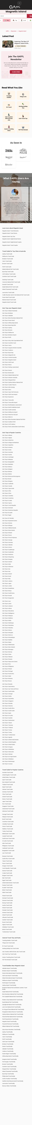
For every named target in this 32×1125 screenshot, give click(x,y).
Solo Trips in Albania (7, 435)
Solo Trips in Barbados (7, 464)
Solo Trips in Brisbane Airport (9, 335)
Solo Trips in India (6, 564)
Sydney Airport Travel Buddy (9, 985)
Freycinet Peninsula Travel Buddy (10, 1024)
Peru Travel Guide (6, 804)
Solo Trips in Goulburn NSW (9, 421)
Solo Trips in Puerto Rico (8, 673)
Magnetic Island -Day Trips (8, 236)
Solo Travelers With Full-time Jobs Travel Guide (13, 951)
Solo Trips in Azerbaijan (8, 457)
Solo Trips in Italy (6, 578)
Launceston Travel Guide (8, 292)
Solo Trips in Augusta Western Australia (11, 347)
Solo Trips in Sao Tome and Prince (10, 689)
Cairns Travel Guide (7, 261)
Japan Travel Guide (6, 801)
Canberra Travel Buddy (7, 1051)
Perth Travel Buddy (7, 1039)
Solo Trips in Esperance (8, 396)
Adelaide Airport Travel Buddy (9, 968)
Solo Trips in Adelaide (7, 315)
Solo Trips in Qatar (6, 676)
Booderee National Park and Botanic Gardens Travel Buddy (14, 988)
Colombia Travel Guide (7, 824)
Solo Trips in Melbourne (8, 332)
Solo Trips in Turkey (7, 732)
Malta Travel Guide (6, 892)
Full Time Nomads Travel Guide (9, 959)
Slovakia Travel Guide (7, 910)
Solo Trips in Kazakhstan (8, 588)
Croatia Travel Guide (7, 873)
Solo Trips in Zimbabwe (8, 759)
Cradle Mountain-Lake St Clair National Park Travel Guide (15, 295)
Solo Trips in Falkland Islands (9, 528)
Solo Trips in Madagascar (8, 613)
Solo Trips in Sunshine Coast (9, 343)
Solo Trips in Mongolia (7, 632)
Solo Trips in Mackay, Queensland (10, 367)
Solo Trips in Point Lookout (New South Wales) (13, 426)
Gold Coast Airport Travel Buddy (10, 975)
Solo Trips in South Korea (8, 593)
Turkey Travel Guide (7, 831)
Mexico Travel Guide (7, 799)
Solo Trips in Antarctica (7, 440)
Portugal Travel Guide (7, 814)
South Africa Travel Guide (8, 858)
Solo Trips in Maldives (7, 618)
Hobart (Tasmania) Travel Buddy (10, 1071)
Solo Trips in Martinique (8, 623)
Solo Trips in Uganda (7, 737)
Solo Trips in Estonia (7, 523)
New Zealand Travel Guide (8, 782)
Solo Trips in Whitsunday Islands (10, 322)
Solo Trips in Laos (6, 601)
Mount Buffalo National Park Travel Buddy (12, 1016)
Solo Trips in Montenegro (8, 761)
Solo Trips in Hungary (7, 559)
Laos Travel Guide (6, 853)
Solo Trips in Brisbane (7, 313)
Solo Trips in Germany (7, 542)
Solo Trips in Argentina (7, 445)
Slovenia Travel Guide (7, 900)
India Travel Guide (6, 843)
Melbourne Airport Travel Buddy (10, 980)
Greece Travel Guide (7, 826)
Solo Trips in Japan (6, 583)
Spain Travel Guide (6, 779)
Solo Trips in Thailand (7, 727)
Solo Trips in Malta (6, 620)
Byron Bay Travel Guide (8, 271)
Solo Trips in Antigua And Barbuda (10, 442)
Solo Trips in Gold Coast (8, 362)
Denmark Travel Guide (7, 898)
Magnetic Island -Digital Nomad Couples (12, 242)
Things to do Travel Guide (8, 942)
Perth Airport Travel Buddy (8, 982)
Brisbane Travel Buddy (7, 1044)
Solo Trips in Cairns (6, 345)
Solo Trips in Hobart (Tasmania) (9, 310)
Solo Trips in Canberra (7, 350)
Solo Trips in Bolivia (7, 474)
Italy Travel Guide (6, 878)
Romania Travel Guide (7, 856)
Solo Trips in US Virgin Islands (9, 756)
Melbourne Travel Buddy (8, 1034)
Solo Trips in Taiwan (7, 722)
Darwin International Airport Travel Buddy (12, 973)
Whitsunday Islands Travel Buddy (10, 1056)
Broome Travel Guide (7, 263)
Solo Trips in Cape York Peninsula (10, 392)
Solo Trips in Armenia (7, 447)
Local (24, 20)
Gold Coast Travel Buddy (8, 1041)
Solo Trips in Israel (6, 576)
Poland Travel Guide (7, 895)
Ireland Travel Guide (7, 915)
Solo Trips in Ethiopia (7, 525)
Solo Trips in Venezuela (8, 751)
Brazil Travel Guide (6, 819)
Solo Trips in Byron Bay (7, 352)
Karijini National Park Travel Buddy (10, 991)
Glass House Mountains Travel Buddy (11, 1029)
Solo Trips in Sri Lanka (7, 715)
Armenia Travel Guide (7, 912)
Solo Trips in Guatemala (8, 552)
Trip (16, 20)
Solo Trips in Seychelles (8, 698)
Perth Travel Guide (6, 266)
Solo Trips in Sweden (7, 718)
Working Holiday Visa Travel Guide (10, 948)
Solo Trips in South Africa (8, 708)
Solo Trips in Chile (6, 490)
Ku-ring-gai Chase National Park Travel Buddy (13, 1009)
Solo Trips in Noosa (6, 364)
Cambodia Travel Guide (7, 848)
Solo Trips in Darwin (7, 370)
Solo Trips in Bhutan (7, 471)
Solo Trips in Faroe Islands (8, 530)
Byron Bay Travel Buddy (8, 1073)
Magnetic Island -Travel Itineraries (10, 230)
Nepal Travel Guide (6, 787)
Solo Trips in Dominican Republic (10, 510)
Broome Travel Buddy (7, 1064)
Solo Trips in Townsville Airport (9, 402)
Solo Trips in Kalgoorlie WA (8, 355)
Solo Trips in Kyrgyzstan (8, 598)
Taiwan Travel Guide (7, 861)
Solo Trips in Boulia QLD (8, 372)
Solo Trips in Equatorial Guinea (9, 520)
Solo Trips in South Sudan (8, 710)
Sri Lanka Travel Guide (7, 841)
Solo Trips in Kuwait (7, 595)
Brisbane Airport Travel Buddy (9, 970)
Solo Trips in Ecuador (7, 512)
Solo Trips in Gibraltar (7, 544)
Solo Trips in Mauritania (8, 625)
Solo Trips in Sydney (7, 327)
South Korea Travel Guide (8, 838)
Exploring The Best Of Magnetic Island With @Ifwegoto (21, 42)
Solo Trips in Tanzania (7, 725)
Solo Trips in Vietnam (7, 754)
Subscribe (16, 72)
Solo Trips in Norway (7, 652)
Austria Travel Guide (7, 905)
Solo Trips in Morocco (7, 635)
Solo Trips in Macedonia (8, 610)
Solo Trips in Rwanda (7, 684)
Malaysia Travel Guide (7, 816)
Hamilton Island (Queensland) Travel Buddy (12, 1081)
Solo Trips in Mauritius (7, 627)
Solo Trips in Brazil (6, 478)
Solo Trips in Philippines (8, 666)
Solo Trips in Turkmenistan (8, 734)
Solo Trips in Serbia (6, 696)
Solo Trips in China (6, 493)
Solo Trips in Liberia (7, 608)
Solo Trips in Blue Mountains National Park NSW (13, 419)
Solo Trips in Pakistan (7, 656)
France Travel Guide (7, 863)
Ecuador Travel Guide (7, 887)
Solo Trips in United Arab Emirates (10, 739)
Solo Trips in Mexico (7, 630)
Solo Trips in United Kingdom (9, 742)
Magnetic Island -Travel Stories (9, 233)
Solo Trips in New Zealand (8, 647)
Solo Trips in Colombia (7, 495)
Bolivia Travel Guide (7, 929)
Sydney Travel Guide (7, 254)
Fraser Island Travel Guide (8, 297)
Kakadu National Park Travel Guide (10, 269)
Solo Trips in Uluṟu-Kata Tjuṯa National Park (12, 340)
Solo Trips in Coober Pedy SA (9, 384)
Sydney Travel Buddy (7, 1032)
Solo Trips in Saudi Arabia (8, 691)
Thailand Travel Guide (7, 784)
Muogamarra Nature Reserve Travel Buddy (12, 1011)
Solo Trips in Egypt (6, 515)
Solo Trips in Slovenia (7, 705)
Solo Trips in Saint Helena (8, 686)
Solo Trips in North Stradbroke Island (11, 407)
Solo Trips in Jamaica (7, 581)
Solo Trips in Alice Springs (8, 387)
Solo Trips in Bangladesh (8, 462)
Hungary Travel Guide (7, 865)
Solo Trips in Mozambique (8, 637)
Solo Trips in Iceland (7, 561)
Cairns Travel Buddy (7, 1036)
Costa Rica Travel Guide (8, 821)
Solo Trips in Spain (6, 713)
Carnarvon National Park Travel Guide (11, 282)
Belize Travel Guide (7, 890)
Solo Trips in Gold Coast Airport (9, 394)
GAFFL (7, 31)
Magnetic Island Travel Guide (9, 302)
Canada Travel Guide (7, 836)
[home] (14, 7)
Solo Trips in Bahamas (7, 459)
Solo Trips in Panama (7, 659)
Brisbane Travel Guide (7, 258)
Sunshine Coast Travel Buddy (9, 1066)
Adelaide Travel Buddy (7, 1048)
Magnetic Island (22, 31)
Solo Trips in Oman (6, 654)
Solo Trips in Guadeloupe (8, 549)
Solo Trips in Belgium (7, 469)
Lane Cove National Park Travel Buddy (11, 1007)
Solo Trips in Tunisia (7, 730)
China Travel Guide (6, 794)
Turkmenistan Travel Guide (8, 931)
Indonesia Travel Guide (7, 811)
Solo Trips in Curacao (7, 763)
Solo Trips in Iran (6, 569)
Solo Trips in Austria (7, 454)
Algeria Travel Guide (7, 924)
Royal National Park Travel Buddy (10, 1002)
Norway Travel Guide (7, 902)
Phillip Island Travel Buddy (8, 1076)
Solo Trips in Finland (7, 532)
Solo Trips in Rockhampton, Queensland (12, 405)
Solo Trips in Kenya (6, 590)
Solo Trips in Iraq (6, 571)
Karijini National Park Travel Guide (10, 287)
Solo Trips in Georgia (7, 540)
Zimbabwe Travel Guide (8, 927)
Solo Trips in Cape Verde (8, 488)
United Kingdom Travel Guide (9, 775)
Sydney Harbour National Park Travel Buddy (12, 1014)
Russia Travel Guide (7, 922)
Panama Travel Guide (7, 885)
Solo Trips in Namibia (7, 639)
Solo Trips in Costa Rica (7, 498)
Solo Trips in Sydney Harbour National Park (12, 382)
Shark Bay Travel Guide (7, 279)
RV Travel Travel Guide (7, 946)
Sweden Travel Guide (7, 919)
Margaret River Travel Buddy (9, 1069)
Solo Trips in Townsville (8, 400)
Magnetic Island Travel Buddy (9, 1021)
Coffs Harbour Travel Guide (8, 274)
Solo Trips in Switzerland (8, 720)
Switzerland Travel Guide (8, 808)
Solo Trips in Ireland (7, 573)
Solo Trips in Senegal (7, 693)
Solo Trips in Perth (6, 337)
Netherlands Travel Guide (8, 833)
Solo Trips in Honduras (7, 554)
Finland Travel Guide (7, 907)
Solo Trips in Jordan (7, 586)
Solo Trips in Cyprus (7, 503)
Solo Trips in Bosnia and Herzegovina (11, 476)
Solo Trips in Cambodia (7, 483)
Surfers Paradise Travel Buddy (9, 1078)
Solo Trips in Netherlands (8, 644)
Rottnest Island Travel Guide (9, 299)
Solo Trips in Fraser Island (8, 320)
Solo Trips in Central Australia (9, 357)
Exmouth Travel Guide (7, 284)
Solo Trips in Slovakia (7, 703)
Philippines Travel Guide (8, 845)
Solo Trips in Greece (7, 547)
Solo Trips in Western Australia (9, 377)
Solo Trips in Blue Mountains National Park (12, 318)
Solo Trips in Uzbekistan (8, 749)
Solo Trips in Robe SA (7, 417)
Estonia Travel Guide (7, 870)
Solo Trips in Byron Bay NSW (9, 325)
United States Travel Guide (8, 777)
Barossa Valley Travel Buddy (9, 1085)
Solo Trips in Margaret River (9, 380)
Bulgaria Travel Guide (7, 875)
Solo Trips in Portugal (7, 671)
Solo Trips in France (7, 535)
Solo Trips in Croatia (7, 500)
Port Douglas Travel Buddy (8, 1061)
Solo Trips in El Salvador (8, 518)
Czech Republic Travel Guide (9, 868)
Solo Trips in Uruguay (7, 747)
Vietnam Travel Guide (7, 789)
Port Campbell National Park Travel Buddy (12, 996)
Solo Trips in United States (8, 744)
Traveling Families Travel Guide (9, 940)
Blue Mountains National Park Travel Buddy (12, 994)
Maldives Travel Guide (7, 828)
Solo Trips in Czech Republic (9, 505)
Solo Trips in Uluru (6, 389)
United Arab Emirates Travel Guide (10, 882)
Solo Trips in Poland (7, 668)
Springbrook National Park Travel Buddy (11, 1004)
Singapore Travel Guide (8, 806)
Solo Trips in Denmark (7, 507)
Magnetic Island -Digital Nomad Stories (11, 239)
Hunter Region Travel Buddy (9, 1053)
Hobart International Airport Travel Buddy (12, 978)
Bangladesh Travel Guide (8, 850)
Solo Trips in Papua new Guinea (9, 661)
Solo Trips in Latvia (6, 603)
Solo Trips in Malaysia (7, 615)
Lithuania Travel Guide (7, 917)
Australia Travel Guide (7, 772)
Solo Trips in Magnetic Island (9, 359)
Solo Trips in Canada (7, 486)
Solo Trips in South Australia (9, 409)
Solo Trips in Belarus (7, 466)
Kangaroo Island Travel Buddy (9, 1059)
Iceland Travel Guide (7, 796)
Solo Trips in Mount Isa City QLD (10, 414)
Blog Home (13, 31)
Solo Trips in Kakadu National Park (10, 375)
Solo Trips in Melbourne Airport (9, 412)
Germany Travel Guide (7, 791)
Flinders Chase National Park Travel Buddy (12, 999)
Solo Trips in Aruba (6, 449)
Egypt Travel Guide (6, 880)
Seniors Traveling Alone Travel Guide (11, 957)
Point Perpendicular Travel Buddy (10, 1019)
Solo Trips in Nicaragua (7, 649)
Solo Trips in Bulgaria (7, 481)
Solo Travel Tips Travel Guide (9, 954)
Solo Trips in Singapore (7, 701)
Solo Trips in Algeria (7, 437)
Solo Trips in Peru (6, 664)
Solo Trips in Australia (7, 452)
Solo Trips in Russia (7, 681)
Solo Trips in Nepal (6, 642)
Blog (8, 20)
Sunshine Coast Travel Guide (9, 276)
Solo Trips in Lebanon (7, 606)
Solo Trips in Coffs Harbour (8, 424)
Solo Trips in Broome (7, 330)
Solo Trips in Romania (7, 678)
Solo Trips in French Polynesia (9, 537)
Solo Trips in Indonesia (7, 566)
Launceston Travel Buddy (8, 1083)
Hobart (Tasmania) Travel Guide (9, 289)
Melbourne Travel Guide (8, 256)
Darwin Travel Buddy (7, 1046)
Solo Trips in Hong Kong (8, 557)
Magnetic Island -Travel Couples (10, 245)
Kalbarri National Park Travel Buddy (10, 1026)
